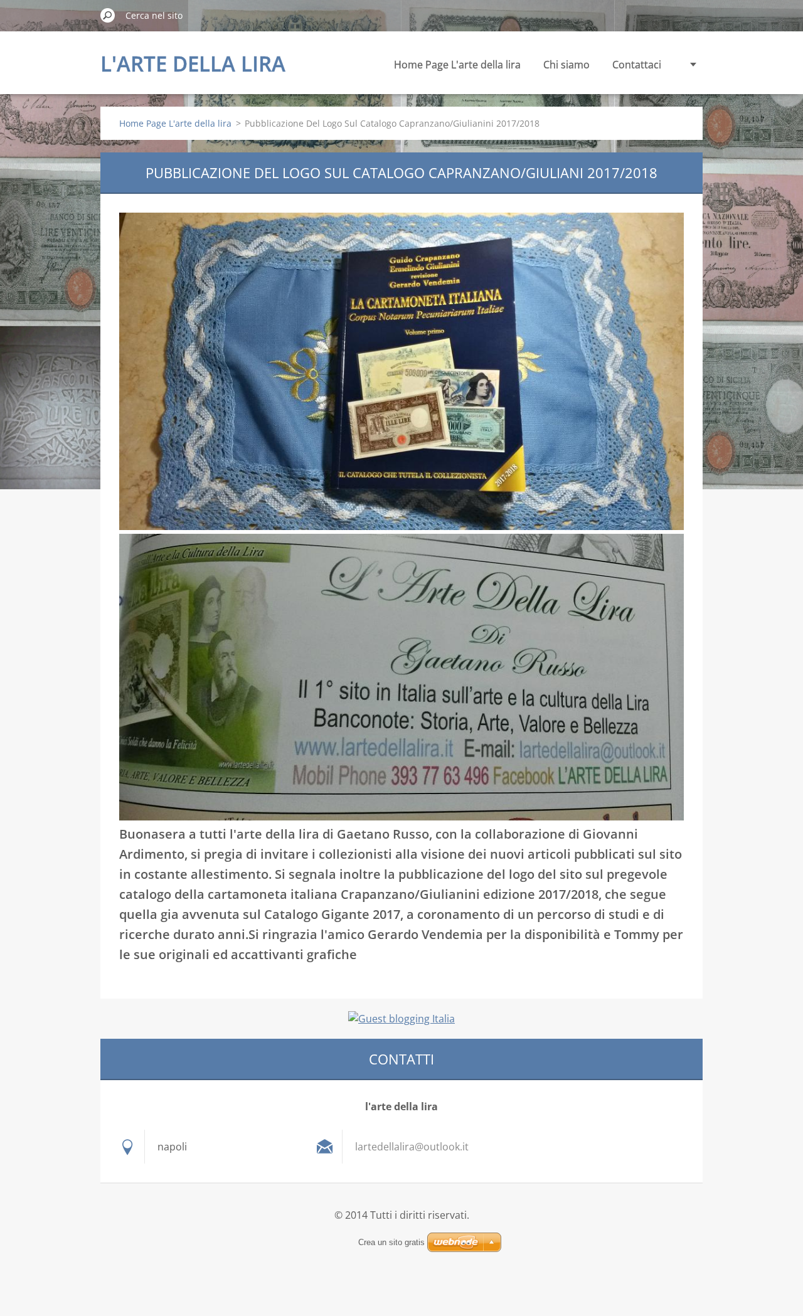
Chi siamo (566, 65)
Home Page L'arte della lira (457, 65)
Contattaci (636, 65)
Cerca (107, 15)
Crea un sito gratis (391, 1242)
